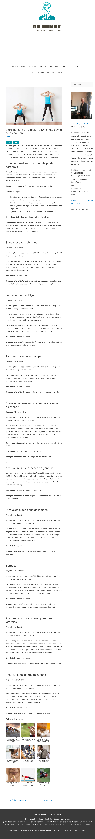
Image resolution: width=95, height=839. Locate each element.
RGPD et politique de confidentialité (38, 819)
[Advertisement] (47, 49)
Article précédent (18, 800)
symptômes (10, 136)
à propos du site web (62, 819)
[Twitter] (16, 142)
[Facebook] (9, 142)
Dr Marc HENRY (80, 123)
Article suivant (51, 800)
